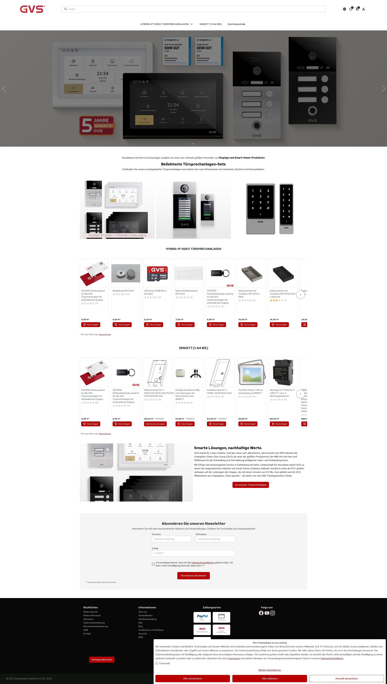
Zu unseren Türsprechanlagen (251, 484)
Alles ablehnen (270, 678)
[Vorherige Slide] (4, 88)
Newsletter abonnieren (193, 575)
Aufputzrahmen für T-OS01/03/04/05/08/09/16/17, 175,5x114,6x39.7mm (159, 393)
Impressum (234, 658)
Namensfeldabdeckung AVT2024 (186, 292)
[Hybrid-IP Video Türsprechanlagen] (117, 210)
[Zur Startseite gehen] (32, 9)
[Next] (300, 294)
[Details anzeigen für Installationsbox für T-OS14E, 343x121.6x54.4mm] (220, 372)
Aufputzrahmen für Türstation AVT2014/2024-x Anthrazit (283, 293)
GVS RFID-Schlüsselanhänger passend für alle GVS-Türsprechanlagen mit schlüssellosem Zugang (220, 296)
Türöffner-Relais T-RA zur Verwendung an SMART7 (250, 391)
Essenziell (164, 663)
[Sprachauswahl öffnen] (344, 9)
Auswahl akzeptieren (346, 678)
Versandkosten (105, 334)
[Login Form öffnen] (364, 9)
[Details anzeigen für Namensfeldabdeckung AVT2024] (188, 273)
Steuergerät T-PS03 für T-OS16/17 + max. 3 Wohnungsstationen (282, 393)
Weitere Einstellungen (269, 670)
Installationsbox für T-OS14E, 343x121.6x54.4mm (219, 391)
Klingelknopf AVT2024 (123, 290)
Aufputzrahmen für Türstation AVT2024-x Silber (249, 293)
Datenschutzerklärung (202, 562)
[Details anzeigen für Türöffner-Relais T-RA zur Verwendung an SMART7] (251, 372)
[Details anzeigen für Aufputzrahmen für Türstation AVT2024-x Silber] (251, 273)
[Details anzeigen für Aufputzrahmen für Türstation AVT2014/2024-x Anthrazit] (283, 273)
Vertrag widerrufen (102, 659)
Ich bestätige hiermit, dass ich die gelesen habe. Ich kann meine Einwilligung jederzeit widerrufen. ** (194, 564)
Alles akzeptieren (192, 678)
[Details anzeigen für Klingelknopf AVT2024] (125, 273)
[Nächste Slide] (383, 88)
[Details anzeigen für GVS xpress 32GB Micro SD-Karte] (157, 273)
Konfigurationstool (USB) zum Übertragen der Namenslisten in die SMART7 (188, 394)
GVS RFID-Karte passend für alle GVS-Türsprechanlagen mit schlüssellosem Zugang (93, 295)
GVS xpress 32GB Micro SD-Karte (155, 292)
